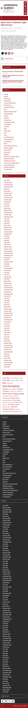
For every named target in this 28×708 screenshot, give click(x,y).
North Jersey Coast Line (7, 400)
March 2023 (7, 225)
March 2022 (7, 244)
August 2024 (7, 201)
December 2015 (8, 268)
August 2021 (7, 257)
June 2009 (7, 366)
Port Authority (7, 150)
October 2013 (7, 291)
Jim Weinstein (5, 391)
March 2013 (7, 306)
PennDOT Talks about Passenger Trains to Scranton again (13, 76)
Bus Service (7, 98)
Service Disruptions (9, 165)
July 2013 (6, 298)
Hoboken (6, 118)
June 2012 (7, 326)
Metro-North (7, 131)
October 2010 (7, 349)
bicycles (11, 378)
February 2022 (8, 246)
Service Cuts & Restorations (8, 30)
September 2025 (8, 186)
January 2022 (7, 249)
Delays (17, 380)
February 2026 (8, 182)
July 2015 (6, 272)
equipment (21, 380)
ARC (8, 378)
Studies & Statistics (9, 167)
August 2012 (7, 321)
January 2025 (7, 195)
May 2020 (6, 264)
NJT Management (9, 137)
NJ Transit (15, 395)
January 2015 (7, 276)
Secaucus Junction (6, 406)
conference (13, 380)
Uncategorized (8, 169)
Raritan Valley (4, 404)
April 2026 (6, 180)
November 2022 (8, 231)
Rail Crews (7, 152)
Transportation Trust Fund (7, 411)
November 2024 (8, 197)
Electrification (7, 105)
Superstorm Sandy (8, 409)
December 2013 (8, 287)
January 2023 (7, 229)
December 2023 (8, 212)
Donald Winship (8, 58)
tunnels (15, 411)
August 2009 (7, 364)
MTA (5, 133)
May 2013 (6, 302)
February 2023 (8, 227)
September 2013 (8, 294)
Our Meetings (7, 141)
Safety (12, 404)
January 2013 (7, 311)
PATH (5, 143)
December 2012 (8, 313)
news (5, 135)
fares (4, 383)
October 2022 (7, 234)
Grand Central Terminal (10, 111)
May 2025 (6, 189)
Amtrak (6, 94)
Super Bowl (14, 406)
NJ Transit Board (6, 398)
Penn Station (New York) (10, 145)
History (6, 115)
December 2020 (8, 261)
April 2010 (6, 356)
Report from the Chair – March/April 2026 (12, 71)
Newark (6, 395)
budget (15, 378)
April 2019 (6, 266)
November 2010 (8, 347)
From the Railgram (11, 386)
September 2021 (8, 255)
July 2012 (6, 324)
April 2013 (6, 304)
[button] (2, 53)
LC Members (7, 124)
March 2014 (7, 281)
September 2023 (8, 216)
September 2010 (8, 351)
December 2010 (8, 345)
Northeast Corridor (15, 398)
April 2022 (6, 242)
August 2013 (7, 296)
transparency (17, 409)
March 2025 (7, 191)
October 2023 (7, 214)
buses (21, 378)
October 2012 (7, 317)
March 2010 (7, 358)
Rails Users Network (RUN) (11, 156)
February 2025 (8, 193)
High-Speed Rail (8, 113)
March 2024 (7, 208)
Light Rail (6, 126)
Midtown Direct (19, 391)
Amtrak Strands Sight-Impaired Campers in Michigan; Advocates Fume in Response (13, 81)
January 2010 (7, 360)
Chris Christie (6, 380)
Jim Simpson (19, 389)
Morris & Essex (19, 393)
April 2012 (6, 330)
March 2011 (7, 341)
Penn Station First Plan (18, 402)
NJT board (10, 395)
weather (20, 411)
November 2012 (8, 315)
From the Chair (10, 382)
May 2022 (6, 240)
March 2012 (7, 332)
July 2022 (6, 236)
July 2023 (6, 219)
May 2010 (6, 354)
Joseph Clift (12, 391)
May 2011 (6, 339)
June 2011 (7, 336)
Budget (6, 96)
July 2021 (6, 259)
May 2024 (6, 206)
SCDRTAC (17, 404)
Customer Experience (10, 103)
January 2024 (7, 210)
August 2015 (7, 270)
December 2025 (8, 184)
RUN (9, 404)
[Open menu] (1, 18)
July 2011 (6, 334)
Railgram (6, 154)
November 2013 (8, 289)
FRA (5, 109)
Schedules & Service (9, 160)
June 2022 (7, 238)
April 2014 (6, 279)
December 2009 (8, 362)
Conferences (7, 100)
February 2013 (8, 309)
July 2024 (6, 204)
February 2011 (8, 343)
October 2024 (7, 199)
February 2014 (8, 283)
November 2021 (8, 253)
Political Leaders (8, 148)
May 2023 (6, 223)
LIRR (5, 128)
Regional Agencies (9, 158)
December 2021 (8, 251)
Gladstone (5, 389)
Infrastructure (7, 120)
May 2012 (6, 328)
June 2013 (7, 300)
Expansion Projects (9, 107)
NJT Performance (9, 139)
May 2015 (6, 274)
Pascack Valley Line (5, 402)
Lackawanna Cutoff (9, 122)
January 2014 (7, 285)
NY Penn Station (16, 400)
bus (18, 378)
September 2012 (8, 319)
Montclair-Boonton (7, 393)
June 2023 (7, 221)
